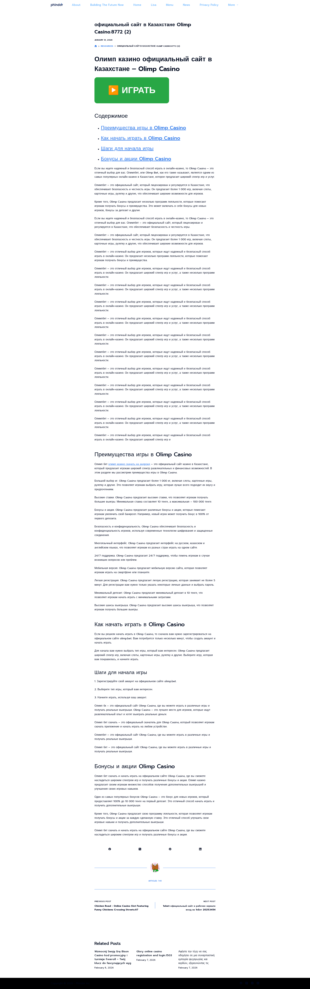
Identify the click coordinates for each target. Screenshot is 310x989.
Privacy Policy (209, 5)
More (231, 5)
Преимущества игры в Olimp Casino (143, 127)
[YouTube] (258, 983)
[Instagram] (252, 983)
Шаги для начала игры (127, 148)
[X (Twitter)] (140, 849)
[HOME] (95, 46)
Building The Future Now (107, 5)
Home (137, 5)
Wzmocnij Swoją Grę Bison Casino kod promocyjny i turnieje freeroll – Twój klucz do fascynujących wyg (112, 957)
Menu (169, 5)
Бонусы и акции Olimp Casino (136, 158)
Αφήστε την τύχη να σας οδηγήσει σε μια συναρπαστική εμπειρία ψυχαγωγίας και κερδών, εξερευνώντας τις (196, 957)
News (186, 5)
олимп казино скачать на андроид (129, 464)
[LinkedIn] (200, 849)
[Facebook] (110, 849)
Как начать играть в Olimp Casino (140, 138)
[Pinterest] (170, 849)
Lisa (153, 5)
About (76, 5)
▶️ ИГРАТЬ (131, 90)
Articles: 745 (155, 881)
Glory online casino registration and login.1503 (154, 953)
